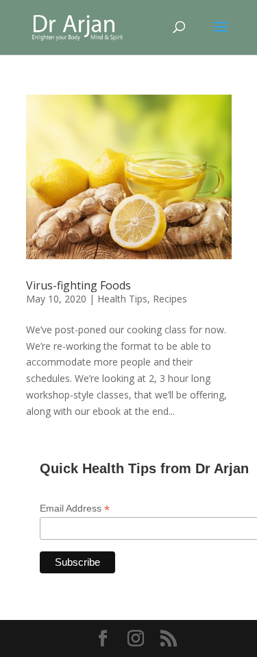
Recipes (170, 298)
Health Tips (122, 298)
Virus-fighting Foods (78, 285)
